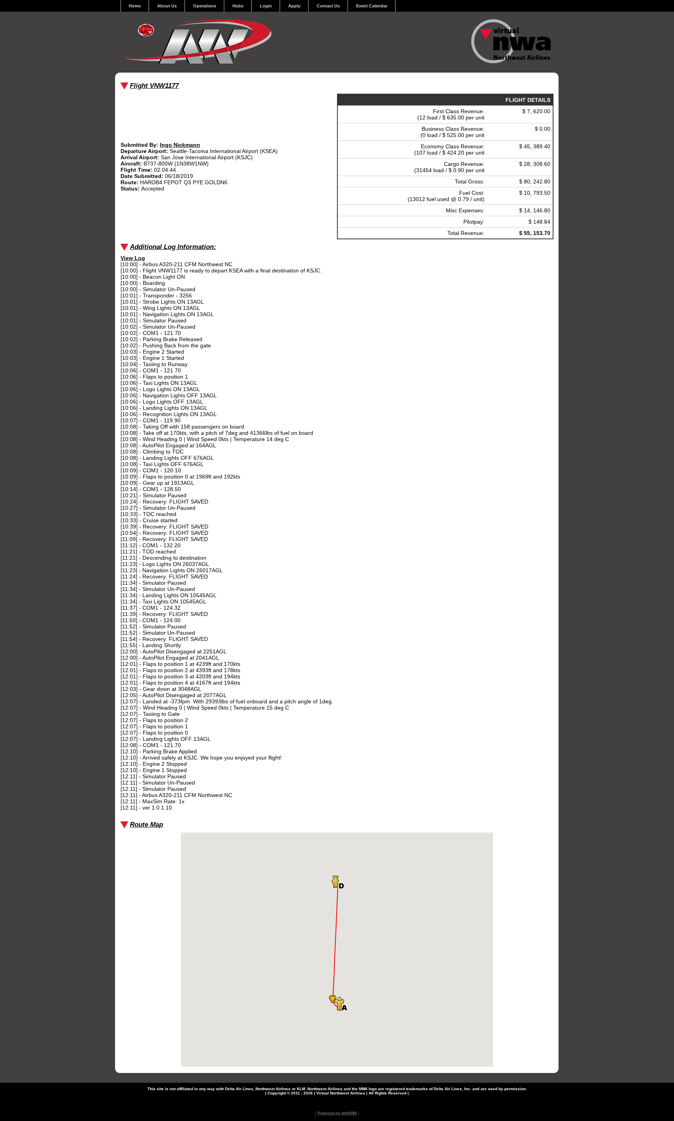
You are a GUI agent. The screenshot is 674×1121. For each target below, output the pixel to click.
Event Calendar (371, 6)
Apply (294, 6)
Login (266, 6)
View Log (133, 258)
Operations (204, 6)
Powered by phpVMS (337, 1113)
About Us (167, 6)
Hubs (237, 6)
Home (135, 6)
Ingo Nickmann (180, 145)
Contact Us (328, 6)
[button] (332, 999)
